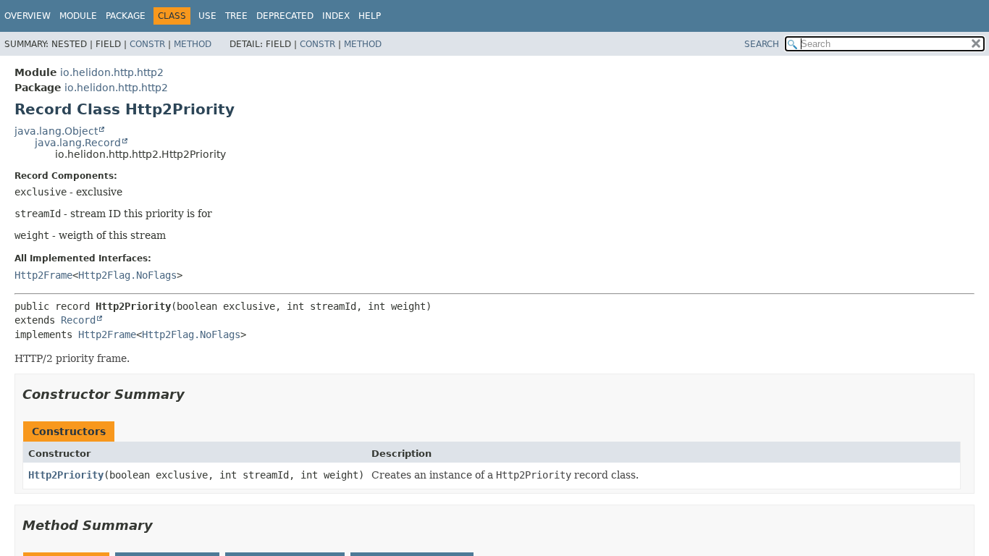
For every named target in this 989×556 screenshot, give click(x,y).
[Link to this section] (195, 394)
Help (369, 16)
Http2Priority (66, 475)
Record (78, 320)
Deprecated (284, 16)
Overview (27, 16)
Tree (236, 16)
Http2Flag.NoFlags (127, 275)
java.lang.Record (78, 142)
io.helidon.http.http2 (112, 72)
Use (207, 16)
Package (126, 16)
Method (192, 44)
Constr (147, 44)
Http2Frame (43, 275)
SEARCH (761, 44)
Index (336, 16)
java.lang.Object (56, 131)
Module (78, 16)
